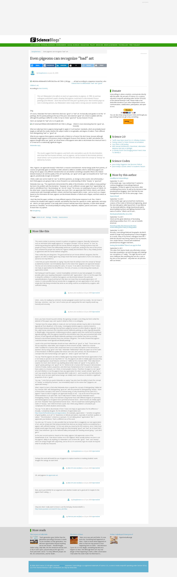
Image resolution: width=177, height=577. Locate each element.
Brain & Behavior (110, 45)
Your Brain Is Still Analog (120, 144)
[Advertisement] (88, 17)
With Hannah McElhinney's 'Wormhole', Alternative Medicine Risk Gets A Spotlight (128, 147)
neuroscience (63, 217)
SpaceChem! (114, 196)
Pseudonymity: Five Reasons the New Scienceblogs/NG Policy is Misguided (123, 226)
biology (48, 217)
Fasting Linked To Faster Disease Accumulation (128, 142)
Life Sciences (35, 45)
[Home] (49, 39)
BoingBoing (36, 211)
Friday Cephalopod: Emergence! (121, 534)
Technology (123, 45)
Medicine (99, 45)
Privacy (62, 565)
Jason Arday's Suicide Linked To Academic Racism (128, 166)
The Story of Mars (76, 534)
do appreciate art (52, 475)
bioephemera (36, 52)
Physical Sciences (48, 45)
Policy (92, 45)
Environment (61, 45)
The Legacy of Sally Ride (38, 534)
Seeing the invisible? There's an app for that (125, 245)
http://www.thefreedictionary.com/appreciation (50, 413)
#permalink (96, 293)
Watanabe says (35, 145)
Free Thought (134, 45)
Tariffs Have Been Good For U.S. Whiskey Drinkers (128, 140)
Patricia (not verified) (75, 516)
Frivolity (54, 217)
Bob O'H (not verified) (75, 468)
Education (85, 45)
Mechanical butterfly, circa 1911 (121, 214)
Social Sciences (73, 45)
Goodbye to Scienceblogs (119, 178)
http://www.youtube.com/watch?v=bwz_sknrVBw (51, 509)
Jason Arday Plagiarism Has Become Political (127, 164)
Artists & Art (41, 217)
